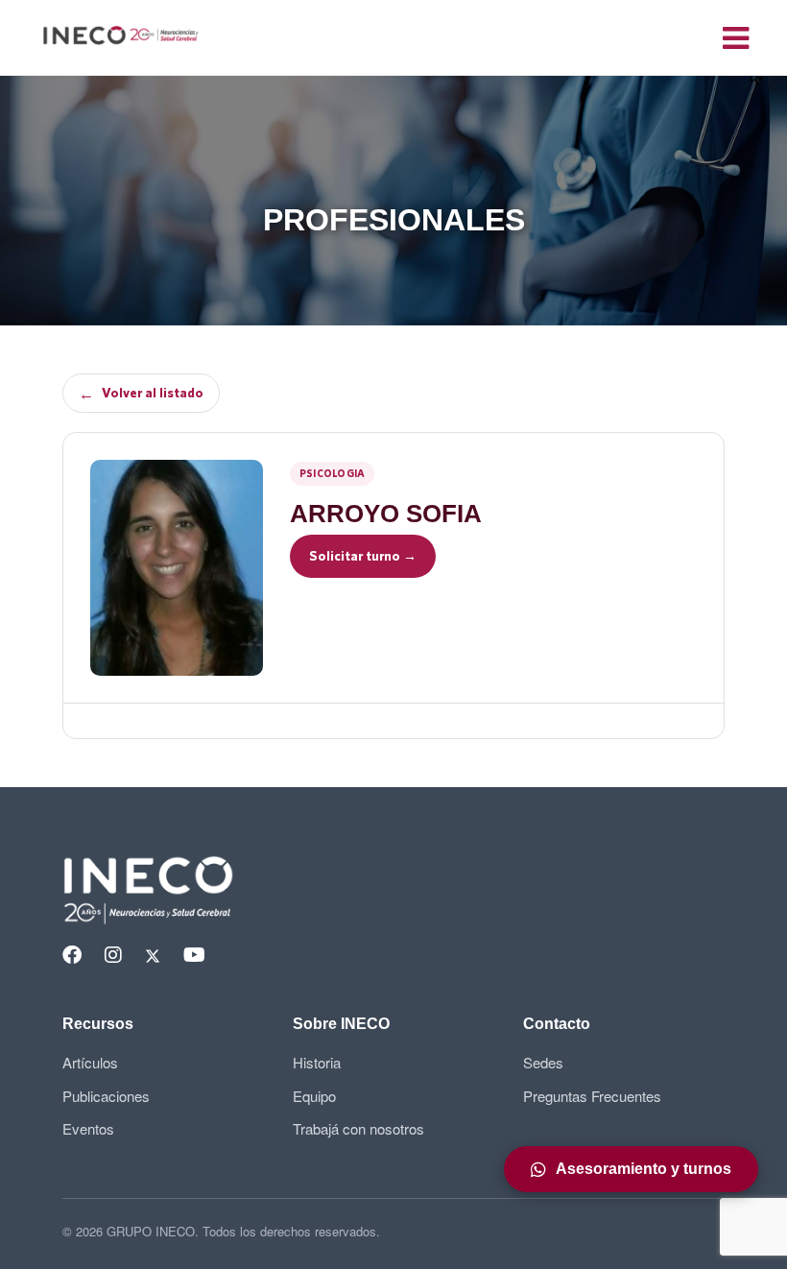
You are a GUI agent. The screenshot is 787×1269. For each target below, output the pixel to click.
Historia (317, 1062)
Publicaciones (106, 1096)
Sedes (543, 1062)
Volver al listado (141, 393)
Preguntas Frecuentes (592, 1096)
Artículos (90, 1062)
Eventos (88, 1128)
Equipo (314, 1096)
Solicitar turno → (363, 555)
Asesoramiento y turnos (643, 1169)
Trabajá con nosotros (358, 1128)
